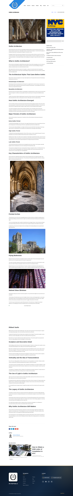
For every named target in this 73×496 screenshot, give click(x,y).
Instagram (49, 482)
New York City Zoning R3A (51, 59)
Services (33, 5)
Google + (15, 429)
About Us (28, 5)
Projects (37, 5)
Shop (33, 483)
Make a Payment (26, 485)
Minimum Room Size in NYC (51, 47)
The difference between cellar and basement (54, 55)
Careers (24, 483)
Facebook (9, 429)
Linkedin (52, 482)
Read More (11, 459)
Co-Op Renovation (50, 57)
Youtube (46, 482)
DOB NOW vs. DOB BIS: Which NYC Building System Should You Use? (55, 50)
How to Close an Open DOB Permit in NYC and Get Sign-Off (55, 53)
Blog (41, 5)
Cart (47, 5)
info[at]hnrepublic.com (57, 477)
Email (17, 429)
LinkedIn (13, 429)
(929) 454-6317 (46, 477)
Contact (44, 5)
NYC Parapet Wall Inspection (51, 61)
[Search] (62, 5)
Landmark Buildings (50, 63)
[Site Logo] (17, 5)
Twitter (11, 429)
